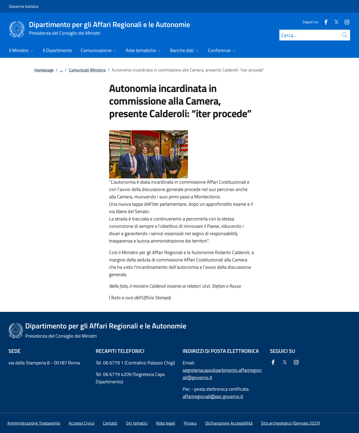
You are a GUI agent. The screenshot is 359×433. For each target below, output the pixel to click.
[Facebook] (324, 21)
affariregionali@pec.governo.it (213, 396)
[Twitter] (334, 21)
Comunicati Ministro (87, 70)
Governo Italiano (23, 6)
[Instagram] (345, 21)
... (61, 70)
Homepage (44, 70)
